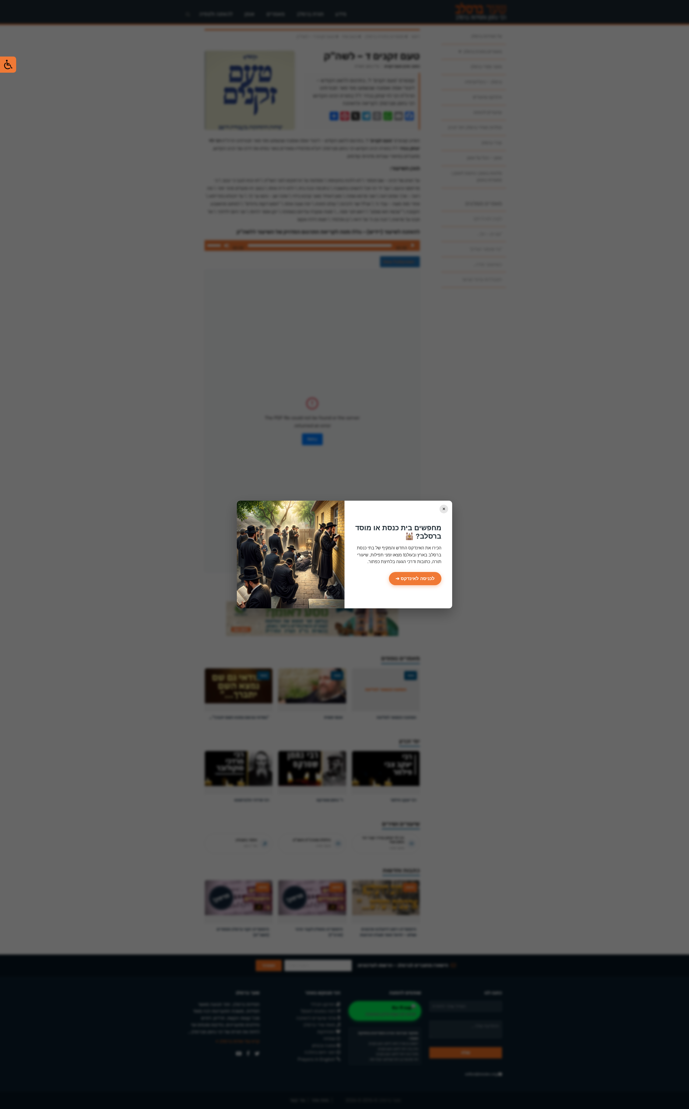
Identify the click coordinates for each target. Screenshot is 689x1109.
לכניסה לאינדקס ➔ (415, 578)
